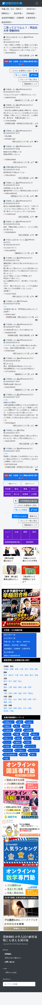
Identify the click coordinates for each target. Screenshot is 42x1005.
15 (7, 358)
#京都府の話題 (13, 335)
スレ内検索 (22, 75)
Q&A (34, 532)
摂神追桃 (30, 13)
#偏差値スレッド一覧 (22, 100)
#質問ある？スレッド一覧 (19, 196)
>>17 (5, 454)
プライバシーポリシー (13, 958)
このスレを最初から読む (21, 70)
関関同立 (5, 13)
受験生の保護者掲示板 (12, 656)
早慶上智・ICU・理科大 (12, 9)
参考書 (26, 726)
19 (7, 448)
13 (7, 324)
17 (7, 395)
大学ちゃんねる (19, 516)
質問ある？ (9, 722)
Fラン (28, 738)
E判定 (28, 742)
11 (7, 258)
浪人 (17, 726)
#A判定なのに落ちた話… (25, 123)
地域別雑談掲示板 (12, 542)
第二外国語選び (10, 755)
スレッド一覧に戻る (28, 79)
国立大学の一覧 (9, 635)
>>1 (5, 307)
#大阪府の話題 (10, 123)
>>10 (5, 345)
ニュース (8, 534)
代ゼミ (34, 489)
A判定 (7, 746)
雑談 (25, 532)
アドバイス (34, 750)
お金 (16, 532)
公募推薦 (29, 730)
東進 (25, 489)
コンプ (7, 742)
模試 (20, 722)
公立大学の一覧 (9, 638)
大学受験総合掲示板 (28, 501)
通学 (25, 734)
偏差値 (18, 742)
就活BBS (29, 542)
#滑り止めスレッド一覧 (20, 141)
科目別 (8, 494)
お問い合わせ (9, 962)
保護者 (25, 494)
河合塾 (8, 489)
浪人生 (16, 494)
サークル (8, 750)
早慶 (17, 734)
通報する (33, 516)
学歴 (36, 738)
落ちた (35, 734)
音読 (6, 758)
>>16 (5, 400)
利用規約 (8, 954)
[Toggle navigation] (37, 3)
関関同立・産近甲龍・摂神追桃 (15, 645)
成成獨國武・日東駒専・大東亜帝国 (17, 649)
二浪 (18, 730)
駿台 (16, 489)
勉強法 (7, 726)
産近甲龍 (17, 13)
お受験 (34, 494)
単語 (18, 738)
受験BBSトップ (30, 84)
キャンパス (30, 746)
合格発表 (8, 730)
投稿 (35, 75)
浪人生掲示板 (9, 652)
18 (7, 430)
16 (7, 379)
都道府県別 (6, 22)
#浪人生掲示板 (24, 55)
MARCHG (31, 9)
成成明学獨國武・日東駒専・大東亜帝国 (18, 18)
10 (7, 240)
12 (7, 301)
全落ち (29, 722)
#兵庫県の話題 (11, 317)
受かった (8, 738)
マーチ (7, 734)
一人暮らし (21, 750)
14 (7, 340)
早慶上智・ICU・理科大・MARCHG (17, 642)
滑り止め (18, 746)
